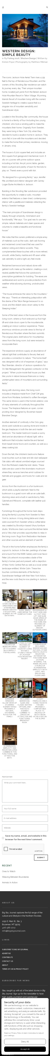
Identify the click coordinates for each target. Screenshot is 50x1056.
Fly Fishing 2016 (11, 58)
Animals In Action (10, 882)
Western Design (28, 58)
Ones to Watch (8, 871)
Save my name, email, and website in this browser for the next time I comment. (25, 838)
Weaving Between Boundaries (15, 877)
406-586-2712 (8, 928)
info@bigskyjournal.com (13, 931)
